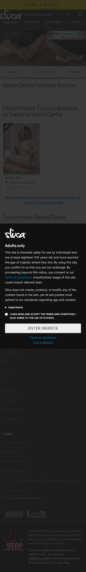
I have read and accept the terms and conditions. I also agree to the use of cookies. (43, 316)
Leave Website (43, 342)
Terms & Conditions (18, 277)
